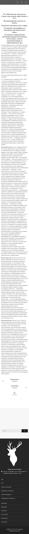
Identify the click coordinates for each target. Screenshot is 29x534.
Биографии (4, 507)
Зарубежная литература (7, 490)
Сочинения (4, 510)
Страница (14, 380)
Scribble (8, 529)
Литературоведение (6, 494)
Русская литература (6, 487)
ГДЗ (2, 479)
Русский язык (4, 518)
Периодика (4, 503)
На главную (4, 522)
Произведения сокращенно (8, 498)
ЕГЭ (2, 483)
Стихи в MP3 (4, 514)
